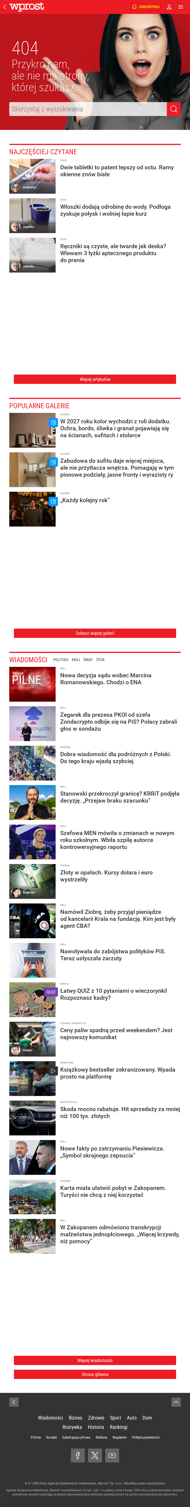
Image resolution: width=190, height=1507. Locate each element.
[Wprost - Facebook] (78, 1455)
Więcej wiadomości (95, 1360)
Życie (100, 660)
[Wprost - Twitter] (95, 1455)
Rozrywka (72, 1427)
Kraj (76, 660)
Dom (147, 1418)
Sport (115, 1418)
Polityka (60, 660)
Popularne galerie (39, 406)
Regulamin (120, 1437)
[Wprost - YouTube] (112, 1455)
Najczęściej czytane (43, 152)
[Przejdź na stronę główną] (4, 7)
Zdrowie (96, 1418)
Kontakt (51, 1437)
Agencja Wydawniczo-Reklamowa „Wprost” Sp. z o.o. (85, 1483)
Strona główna (95, 1374)
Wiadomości (28, 660)
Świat (88, 660)
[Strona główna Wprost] (26, 7)
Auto (132, 1418)
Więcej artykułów (95, 379)
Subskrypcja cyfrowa (76, 1437)
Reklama (101, 1437)
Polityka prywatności (146, 1437)
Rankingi (118, 1427)
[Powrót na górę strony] (176, 1402)
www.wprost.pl (148, 1494)
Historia (96, 1427)
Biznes (75, 1418)
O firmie (36, 1437)
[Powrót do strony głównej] (14, 1402)
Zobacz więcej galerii (95, 633)
